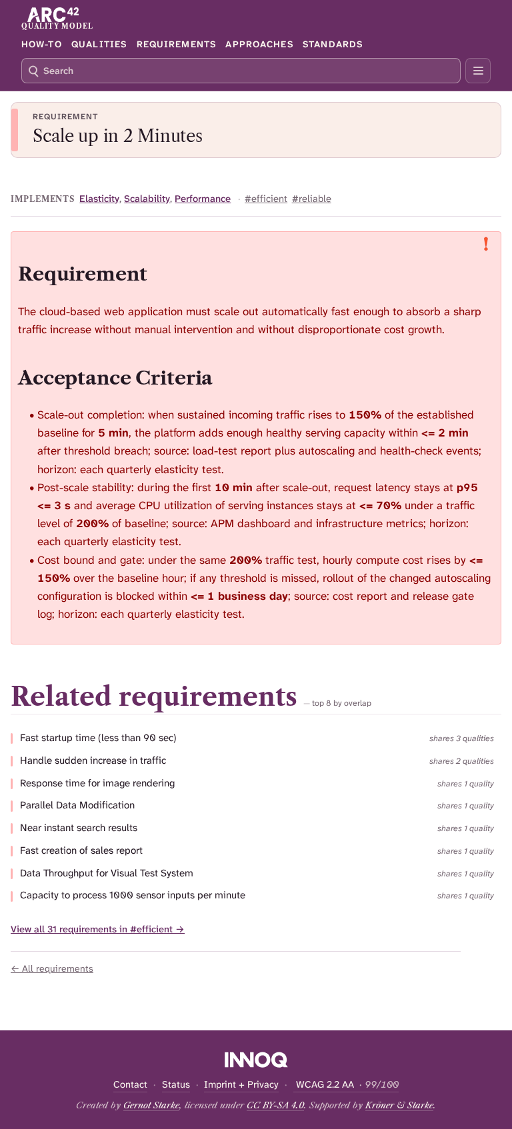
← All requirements (52, 968)
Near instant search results (78, 828)
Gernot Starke (151, 1105)
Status (176, 1084)
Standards (333, 44)
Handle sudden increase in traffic (93, 760)
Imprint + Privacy (241, 1084)
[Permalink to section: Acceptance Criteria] (226, 377)
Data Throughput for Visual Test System (106, 873)
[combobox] (241, 70)
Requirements (176, 44)
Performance (203, 199)
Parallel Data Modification (77, 805)
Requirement (65, 116)
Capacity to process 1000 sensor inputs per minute (132, 895)
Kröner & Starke (399, 1105)
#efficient (266, 199)
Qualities (99, 44)
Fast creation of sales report (81, 850)
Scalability (147, 199)
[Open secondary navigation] (478, 70)
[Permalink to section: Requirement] (160, 273)
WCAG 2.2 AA (346, 1084)
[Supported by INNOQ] (256, 1060)
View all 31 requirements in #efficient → (98, 929)
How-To (41, 44)
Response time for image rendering (97, 783)
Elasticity (99, 199)
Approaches (259, 44)
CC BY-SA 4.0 (275, 1105)
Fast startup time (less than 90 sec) (98, 738)
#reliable (311, 199)
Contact (130, 1084)
